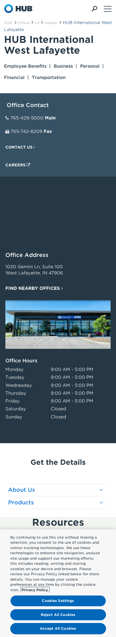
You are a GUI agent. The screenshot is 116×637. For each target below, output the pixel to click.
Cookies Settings (58, 601)
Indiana (51, 23)
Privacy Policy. (35, 590)
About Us (21, 490)
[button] (94, 9)
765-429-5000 (26, 117)
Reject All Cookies (58, 615)
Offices (24, 23)
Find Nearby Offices (33, 288)
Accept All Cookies (58, 628)
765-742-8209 (26, 131)
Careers (15, 165)
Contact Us (19, 147)
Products (21, 502)
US (37, 23)
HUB (8, 23)
